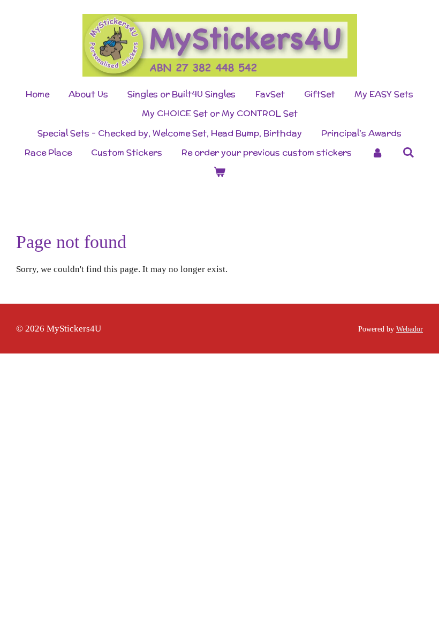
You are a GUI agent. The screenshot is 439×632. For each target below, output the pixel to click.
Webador (409, 329)
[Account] (376, 152)
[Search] (408, 152)
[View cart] (219, 171)
